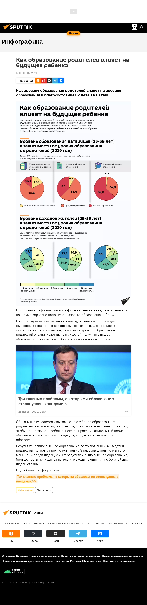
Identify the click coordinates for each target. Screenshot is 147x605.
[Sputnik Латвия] (19, 30)
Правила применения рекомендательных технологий (35, 561)
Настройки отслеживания (119, 561)
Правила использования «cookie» (123, 556)
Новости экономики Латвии (69, 523)
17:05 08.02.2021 (26, 73)
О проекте (8, 556)
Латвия (39, 523)
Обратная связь (91, 561)
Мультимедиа (44, 489)
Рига (27, 523)
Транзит (99, 523)
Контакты (22, 556)
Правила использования (44, 556)
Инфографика (25, 489)
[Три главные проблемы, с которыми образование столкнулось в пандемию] (73, 369)
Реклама (75, 561)
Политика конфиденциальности (80, 556)
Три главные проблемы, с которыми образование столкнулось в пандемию (66, 401)
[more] (126, 411)
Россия (137, 523)
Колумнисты (118, 523)
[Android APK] (14, 572)
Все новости (11, 523)
